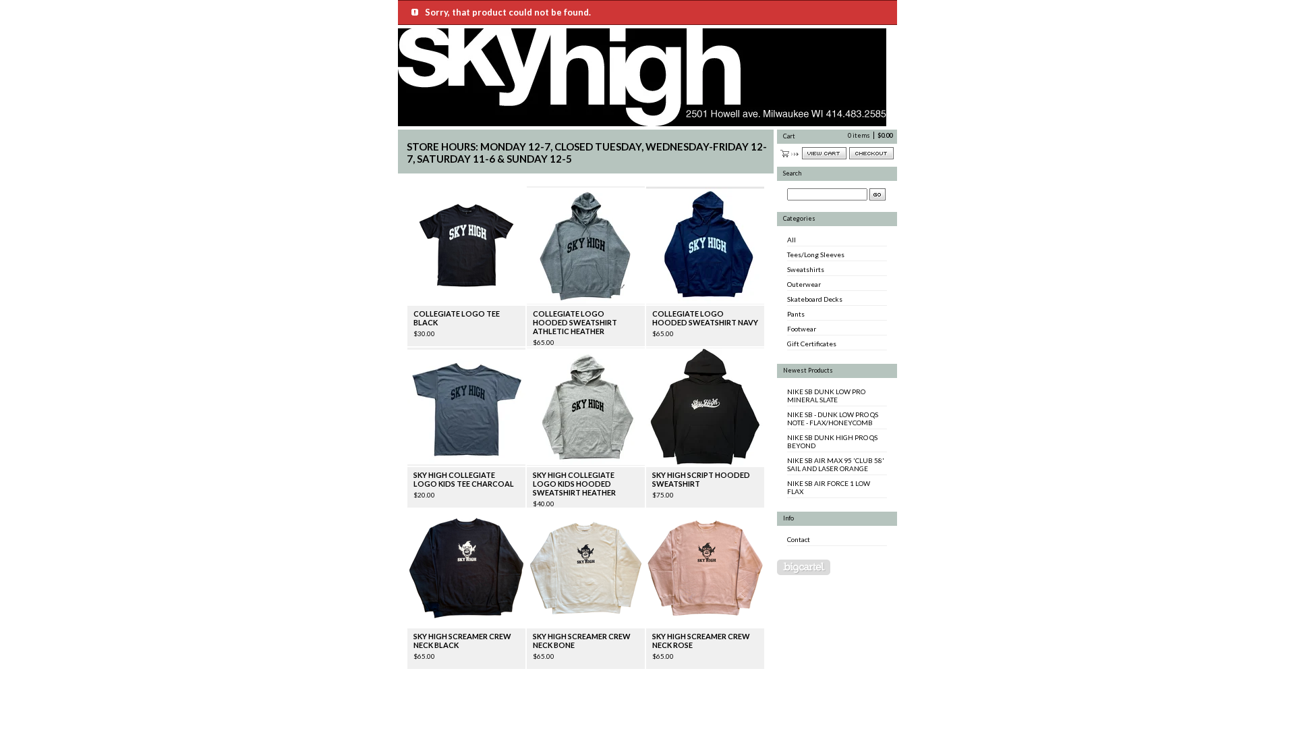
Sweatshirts (805, 269)
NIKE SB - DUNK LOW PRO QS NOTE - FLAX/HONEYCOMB (832, 418)
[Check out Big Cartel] (803, 567)
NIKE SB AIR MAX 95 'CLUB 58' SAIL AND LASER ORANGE (835, 464)
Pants (796, 314)
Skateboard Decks (814, 299)
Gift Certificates (811, 344)
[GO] (877, 194)
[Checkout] (871, 153)
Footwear (801, 329)
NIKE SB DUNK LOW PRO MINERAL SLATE (826, 395)
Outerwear (804, 284)
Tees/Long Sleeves (815, 254)
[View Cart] (824, 153)
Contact (798, 539)
